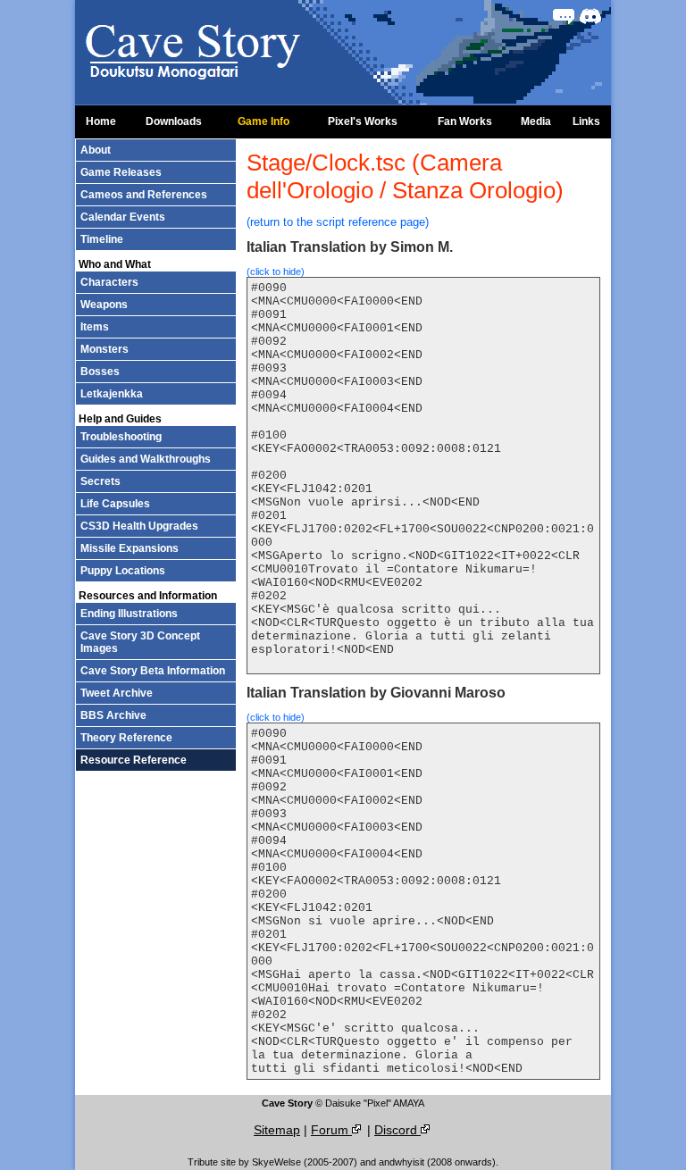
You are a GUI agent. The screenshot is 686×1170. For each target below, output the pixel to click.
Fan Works (465, 121)
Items (94, 327)
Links (586, 121)
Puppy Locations (122, 570)
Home (101, 121)
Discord (397, 1130)
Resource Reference (133, 760)
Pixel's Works (362, 121)
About (95, 150)
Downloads (174, 121)
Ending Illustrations (129, 613)
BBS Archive (113, 715)
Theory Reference (126, 737)
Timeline (101, 239)
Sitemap (277, 1130)
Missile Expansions (129, 548)
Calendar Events (122, 217)
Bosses (100, 371)
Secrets (100, 481)
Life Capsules (115, 503)
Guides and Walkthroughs (145, 459)
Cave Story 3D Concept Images (140, 642)
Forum (331, 1130)
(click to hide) (276, 271)
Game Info (263, 121)
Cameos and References (143, 194)
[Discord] (590, 16)
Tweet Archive (116, 693)
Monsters (104, 349)
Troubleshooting (121, 436)
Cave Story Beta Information (152, 670)
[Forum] (563, 16)
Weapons (104, 304)
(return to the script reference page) (338, 222)
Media (536, 121)
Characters (109, 282)
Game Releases (121, 172)
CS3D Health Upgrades (139, 526)
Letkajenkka (111, 394)
